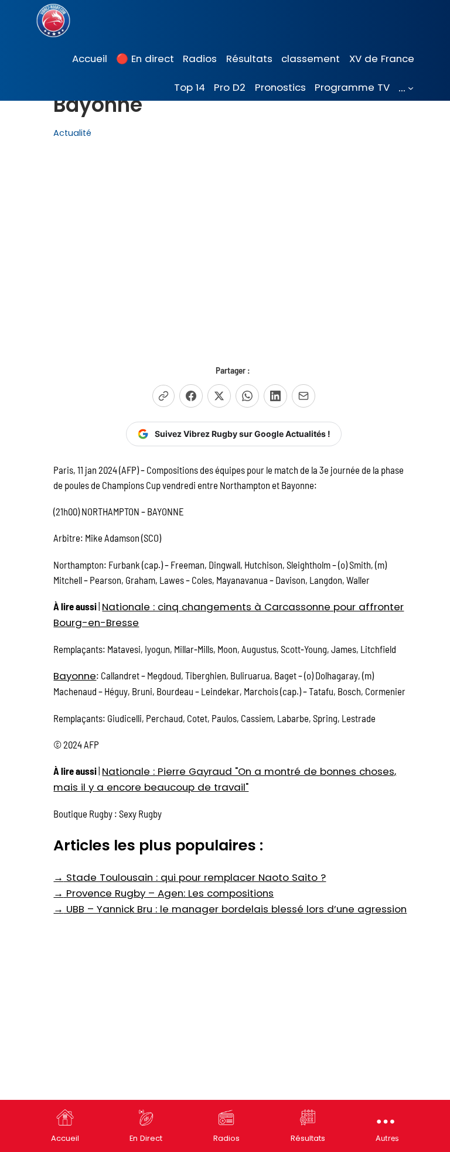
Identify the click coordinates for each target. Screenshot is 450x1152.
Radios (226, 1138)
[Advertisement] (234, 244)
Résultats (308, 1138)
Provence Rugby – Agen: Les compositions (163, 893)
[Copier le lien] (163, 396)
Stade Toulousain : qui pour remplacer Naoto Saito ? (189, 877)
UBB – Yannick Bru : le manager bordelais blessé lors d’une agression (230, 909)
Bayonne (74, 676)
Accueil (65, 1138)
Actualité (72, 133)
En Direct (145, 1138)
